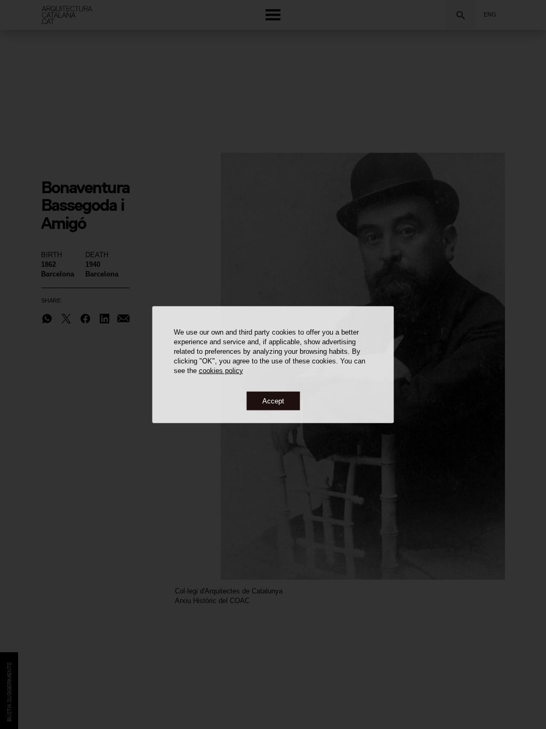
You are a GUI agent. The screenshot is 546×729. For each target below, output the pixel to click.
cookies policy (221, 370)
